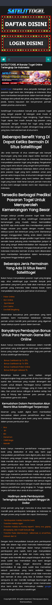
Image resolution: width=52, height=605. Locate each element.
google (48, 586)
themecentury (26, 602)
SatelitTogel (6, 89)
